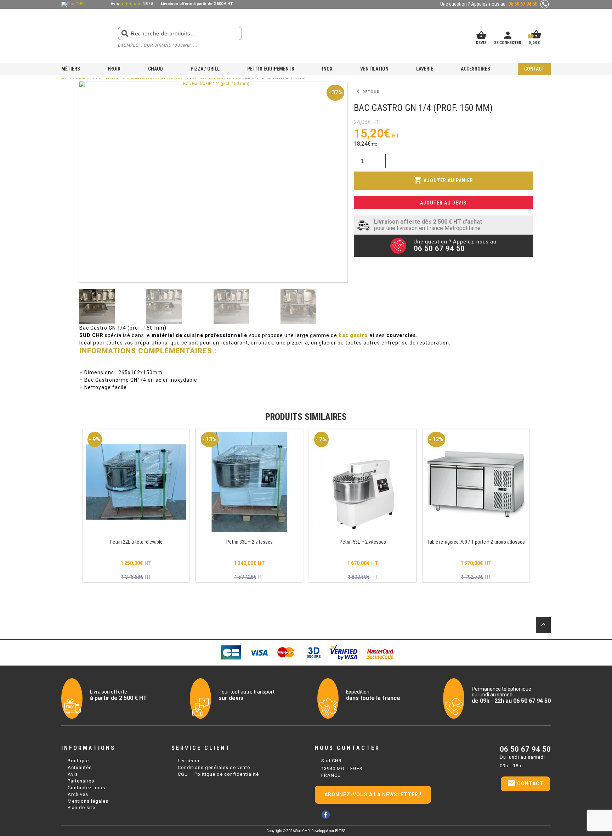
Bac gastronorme (209, 78)
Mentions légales (88, 801)
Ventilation (374, 69)
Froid (114, 69)
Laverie (424, 69)
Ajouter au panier (443, 180)
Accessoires (475, 69)
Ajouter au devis (443, 203)
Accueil (68, 78)
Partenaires (81, 781)
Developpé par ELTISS (328, 831)
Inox (327, 69)
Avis (73, 774)
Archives (78, 794)
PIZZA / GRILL (205, 69)
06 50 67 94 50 (525, 749)
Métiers (70, 69)
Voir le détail (136, 506)
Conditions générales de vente (214, 767)
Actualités (80, 767)
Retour (367, 92)
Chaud (155, 69)
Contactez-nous (86, 787)
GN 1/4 (235, 78)
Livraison (188, 760)
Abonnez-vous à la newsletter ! (372, 794)
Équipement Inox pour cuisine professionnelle (143, 78)
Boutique (87, 78)
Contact (534, 69)
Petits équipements (270, 69)
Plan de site (81, 807)
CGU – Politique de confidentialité (218, 774)
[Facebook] (325, 814)
